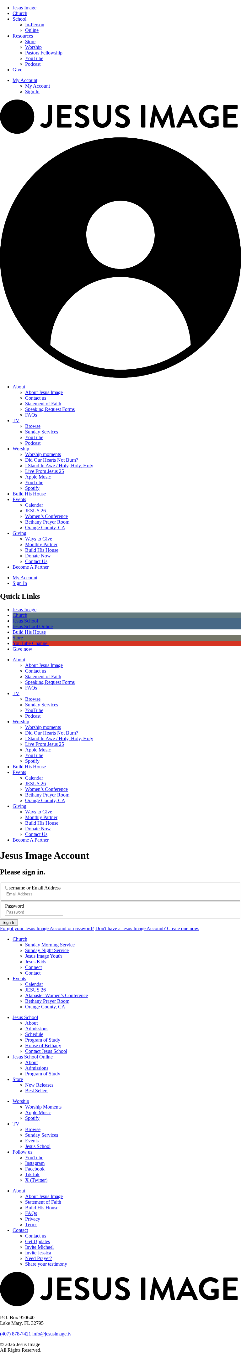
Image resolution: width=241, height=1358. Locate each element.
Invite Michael (39, 1247)
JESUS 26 (35, 510)
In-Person (34, 24)
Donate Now (38, 555)
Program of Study (42, 1040)
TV (16, 420)
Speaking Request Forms (50, 409)
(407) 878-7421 (15, 1333)
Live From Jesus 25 (44, 471)
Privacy (32, 1219)
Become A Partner (31, 567)
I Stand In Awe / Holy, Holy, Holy (59, 465)
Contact (32, 973)
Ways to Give (38, 538)
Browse (32, 426)
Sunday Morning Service (50, 944)
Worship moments (43, 454)
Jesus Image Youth (43, 956)
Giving (19, 533)
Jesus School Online (33, 1056)
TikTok (32, 1174)
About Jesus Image (44, 392)
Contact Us (36, 561)
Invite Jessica (38, 1252)
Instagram (35, 1163)
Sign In (32, 91)
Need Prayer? (38, 1258)
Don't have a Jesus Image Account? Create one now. (147, 928)
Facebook (35, 1168)
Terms (31, 1224)
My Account (25, 80)
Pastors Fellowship (43, 52)
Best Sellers (36, 1090)
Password (14, 906)
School (19, 19)
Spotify (32, 488)
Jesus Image (24, 7)
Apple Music (38, 476)
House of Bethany (43, 1045)
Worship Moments (43, 1106)
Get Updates (37, 1241)
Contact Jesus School (46, 1051)
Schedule (34, 1034)
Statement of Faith (43, 403)
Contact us (35, 398)
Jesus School (25, 1017)
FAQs (31, 415)
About (19, 386)
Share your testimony (46, 1264)
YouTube (34, 58)
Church (20, 13)
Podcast (32, 64)
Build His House (29, 493)
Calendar (34, 505)
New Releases (39, 1085)
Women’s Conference (46, 516)
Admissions (36, 1028)
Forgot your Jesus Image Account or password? (47, 928)
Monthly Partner (41, 544)
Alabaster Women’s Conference (56, 995)
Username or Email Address (33, 887)
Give (17, 69)
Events (19, 499)
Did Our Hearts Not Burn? (51, 460)
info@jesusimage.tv (52, 1333)
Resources (23, 35)
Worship (33, 47)
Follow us (22, 1152)
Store (30, 41)
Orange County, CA (45, 527)
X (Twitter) (36, 1180)
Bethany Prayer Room (47, 522)
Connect (33, 967)
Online (32, 30)
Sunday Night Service (47, 950)
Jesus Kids (35, 961)
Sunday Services (41, 431)
